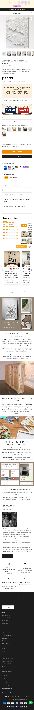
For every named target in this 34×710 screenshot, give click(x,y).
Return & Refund (6, 663)
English (25, 696)
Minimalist (4, 638)
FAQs (3, 666)
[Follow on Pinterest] (10, 692)
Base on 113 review (8, 224)
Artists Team (5, 623)
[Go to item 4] (19, 53)
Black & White (5, 646)
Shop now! (17, 6)
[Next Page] (24, 292)
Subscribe (8, 607)
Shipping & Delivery (7, 661)
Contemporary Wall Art (8, 654)
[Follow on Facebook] (2, 692)
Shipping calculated (14, 81)
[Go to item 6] (29, 53)
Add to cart (17, 151)
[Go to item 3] (14, 53)
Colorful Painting (6, 643)
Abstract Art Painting (7, 640)
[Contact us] (31, 702)
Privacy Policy (5, 669)
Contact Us (5, 620)
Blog (3, 625)
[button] (31, 271)
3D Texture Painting (7, 635)
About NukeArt (6, 615)
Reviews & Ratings (7, 618)
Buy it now (17, 156)
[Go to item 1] (4, 53)
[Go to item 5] (24, 53)
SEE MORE (7, 555)
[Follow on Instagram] (6, 692)
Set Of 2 (4, 648)
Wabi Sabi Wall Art (7, 633)
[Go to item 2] (9, 53)
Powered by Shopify (21, 699)
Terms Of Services (7, 671)
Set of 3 (4, 651)
